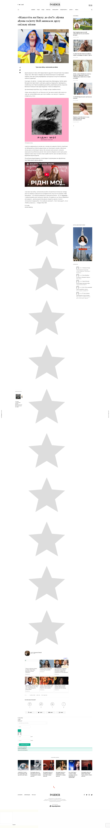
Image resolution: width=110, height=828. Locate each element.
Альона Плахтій (38, 652)
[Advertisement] (82, 175)
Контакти (20, 794)
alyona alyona (32, 695)
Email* (32, 740)
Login (19, 719)
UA (91, 5)
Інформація (27, 794)
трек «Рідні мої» (44, 695)
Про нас (34, 794)
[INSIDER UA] (55, 4)
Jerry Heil (38, 695)
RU (89, 5)
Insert (14, 824)
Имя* (32, 736)
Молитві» (64, 195)
